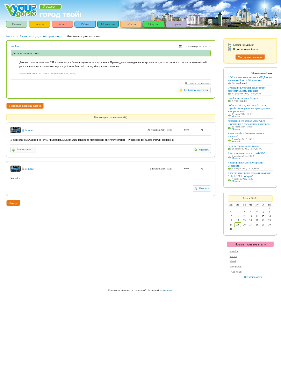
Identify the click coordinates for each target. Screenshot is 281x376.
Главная (16, 24)
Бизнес (62, 24)
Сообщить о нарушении (196, 90)
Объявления (108, 24)
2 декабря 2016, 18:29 (243, 156)
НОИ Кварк (236, 271)
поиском (168, 290)
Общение (153, 24)
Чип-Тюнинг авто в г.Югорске (243, 98)
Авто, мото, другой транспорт (41, 36)
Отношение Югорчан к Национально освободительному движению (247, 89)
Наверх (13, 202)
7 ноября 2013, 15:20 (242, 179)
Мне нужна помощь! (250, 56)
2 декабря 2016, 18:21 (243, 139)
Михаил (29, 130)
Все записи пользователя (198, 83)
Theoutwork (236, 266)
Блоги (10, 36)
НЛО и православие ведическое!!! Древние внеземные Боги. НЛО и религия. (250, 79)
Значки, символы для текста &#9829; (247, 153)
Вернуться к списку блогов (25, 105)
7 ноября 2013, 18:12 (242, 168)
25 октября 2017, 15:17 (243, 149)
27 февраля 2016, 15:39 (243, 93)
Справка (176, 24)
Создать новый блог (243, 44)
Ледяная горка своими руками (243, 146)
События (131, 24)
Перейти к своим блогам (246, 49)
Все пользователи (253, 277)
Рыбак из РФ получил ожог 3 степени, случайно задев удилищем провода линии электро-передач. (249, 108)
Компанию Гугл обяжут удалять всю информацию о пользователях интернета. (249, 122)
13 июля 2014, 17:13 (242, 114)
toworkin (234, 251)
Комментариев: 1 (25, 149)
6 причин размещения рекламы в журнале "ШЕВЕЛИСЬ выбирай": (249, 174)
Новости (39, 24)
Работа (85, 24)
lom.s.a (233, 256)
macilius (15, 46)
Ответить (204, 149)
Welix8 (233, 261)
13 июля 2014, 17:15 (242, 127)
